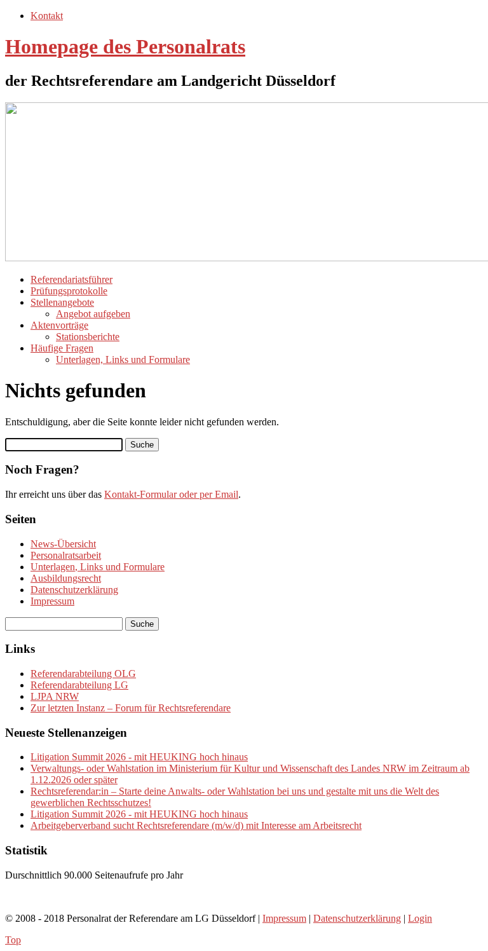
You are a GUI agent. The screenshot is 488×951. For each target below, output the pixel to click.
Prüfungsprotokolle (68, 290)
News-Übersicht (63, 543)
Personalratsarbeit (65, 555)
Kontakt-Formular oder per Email (171, 494)
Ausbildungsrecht (65, 578)
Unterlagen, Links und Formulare (123, 359)
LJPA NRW (54, 696)
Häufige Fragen (61, 348)
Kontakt (46, 15)
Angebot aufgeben (93, 313)
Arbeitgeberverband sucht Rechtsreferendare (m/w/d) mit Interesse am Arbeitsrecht (196, 825)
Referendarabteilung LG (79, 685)
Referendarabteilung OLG (83, 673)
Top (13, 939)
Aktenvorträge (59, 325)
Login (420, 918)
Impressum (52, 601)
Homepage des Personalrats (125, 46)
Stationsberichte (87, 336)
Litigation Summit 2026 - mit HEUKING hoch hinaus (139, 756)
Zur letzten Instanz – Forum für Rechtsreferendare (130, 707)
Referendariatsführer (71, 279)
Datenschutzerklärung (74, 589)
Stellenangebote (62, 302)
